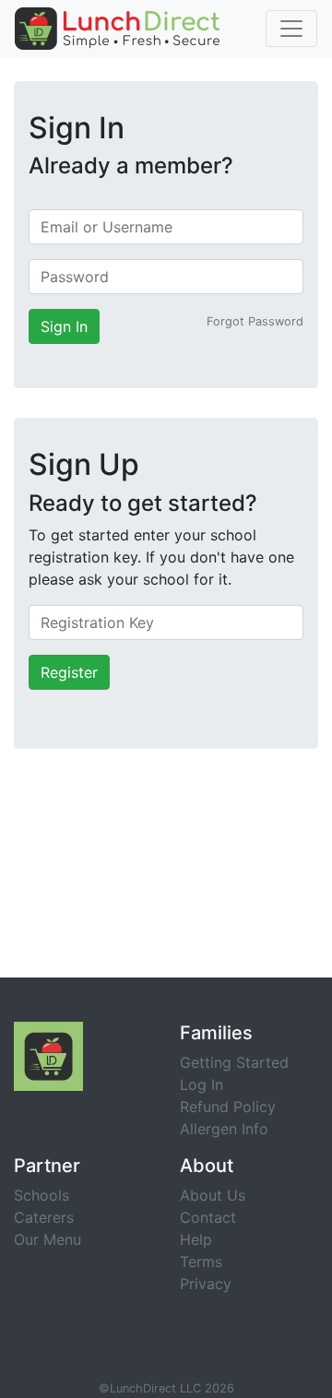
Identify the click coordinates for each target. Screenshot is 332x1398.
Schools (41, 1195)
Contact (208, 1217)
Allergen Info (224, 1129)
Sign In (64, 326)
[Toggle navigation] (291, 28)
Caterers (44, 1217)
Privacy (205, 1283)
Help (196, 1239)
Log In (201, 1084)
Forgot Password (255, 321)
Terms (201, 1261)
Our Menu (47, 1239)
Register (69, 672)
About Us (212, 1195)
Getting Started (234, 1062)
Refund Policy (228, 1106)
